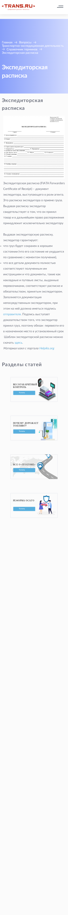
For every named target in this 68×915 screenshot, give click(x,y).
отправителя (12, 314)
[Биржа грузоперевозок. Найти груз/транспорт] (18, 7)
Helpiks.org (46, 348)
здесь (18, 342)
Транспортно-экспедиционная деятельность (33, 45)
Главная (7, 42)
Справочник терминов (22, 49)
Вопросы (25, 42)
